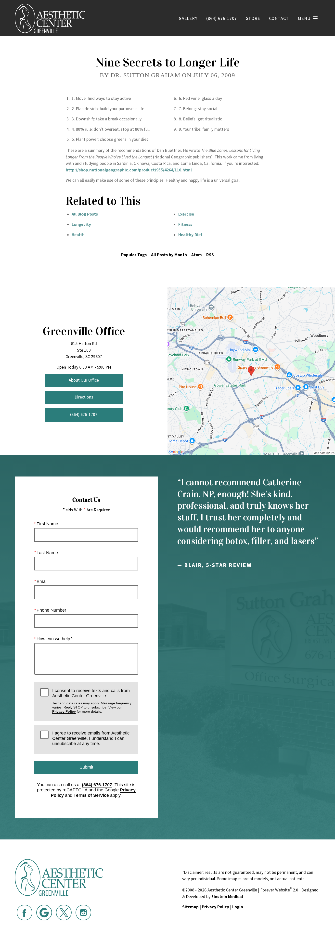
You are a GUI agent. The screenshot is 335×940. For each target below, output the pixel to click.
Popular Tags (134, 255)
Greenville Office (84, 331)
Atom (196, 255)
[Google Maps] (44, 912)
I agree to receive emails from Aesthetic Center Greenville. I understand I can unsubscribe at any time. (90, 738)
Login (237, 907)
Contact (279, 18)
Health (78, 234)
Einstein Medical (227, 896)
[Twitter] (64, 912)
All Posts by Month (169, 255)
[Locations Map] (251, 370)
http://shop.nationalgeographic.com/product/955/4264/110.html (129, 170)
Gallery (188, 18)
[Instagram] (83, 912)
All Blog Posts (85, 214)
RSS (210, 255)
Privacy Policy (64, 711)
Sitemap (190, 907)
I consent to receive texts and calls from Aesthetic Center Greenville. (91, 701)
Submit (86, 767)
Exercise (186, 214)
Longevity (81, 224)
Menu (304, 18)
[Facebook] (24, 912)
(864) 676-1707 (97, 784)
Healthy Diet (190, 234)
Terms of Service (91, 795)
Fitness (185, 224)
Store (253, 18)
